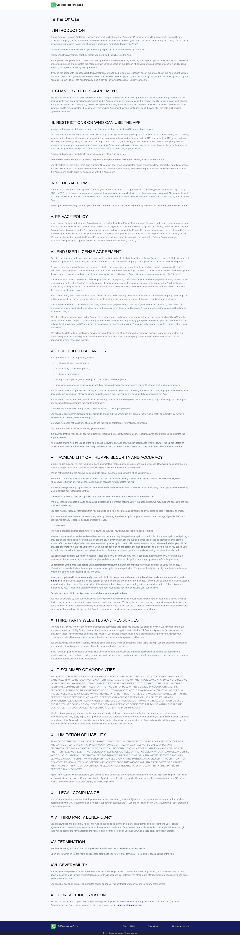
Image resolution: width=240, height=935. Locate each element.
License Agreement (180, 926)
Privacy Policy (153, 926)
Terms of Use (129, 926)
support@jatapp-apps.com (129, 905)
